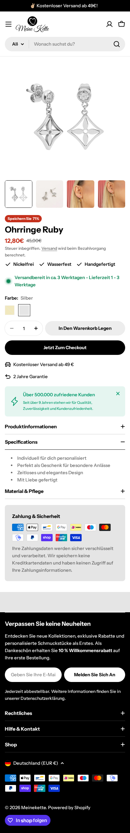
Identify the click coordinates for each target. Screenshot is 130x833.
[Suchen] (116, 44)
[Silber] (24, 310)
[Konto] (109, 24)
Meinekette (33, 807)
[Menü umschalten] (8, 24)
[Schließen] (118, 393)
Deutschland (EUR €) (35, 763)
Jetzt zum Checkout (65, 347)
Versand (49, 248)
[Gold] (10, 310)
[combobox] (65, 44)
